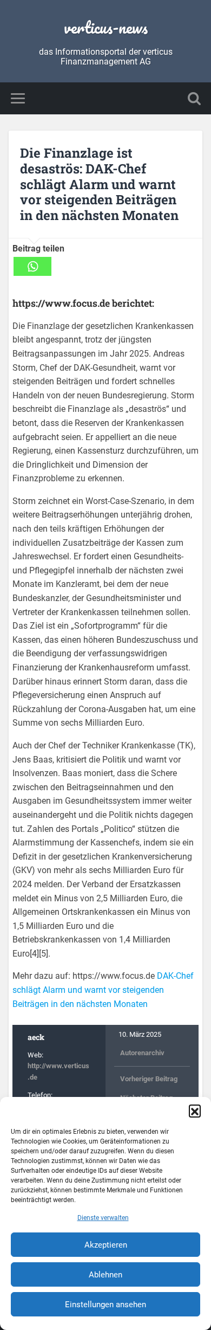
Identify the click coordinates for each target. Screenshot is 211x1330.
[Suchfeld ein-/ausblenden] (194, 98)
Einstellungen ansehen (105, 1304)
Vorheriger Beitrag (148, 1079)
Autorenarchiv (142, 1053)
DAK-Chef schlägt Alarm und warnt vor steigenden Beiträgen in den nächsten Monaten (103, 990)
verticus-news (106, 27)
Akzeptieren (105, 1245)
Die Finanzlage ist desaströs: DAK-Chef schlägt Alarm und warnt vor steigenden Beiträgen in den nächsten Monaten (99, 184)
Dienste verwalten (103, 1218)
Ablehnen (105, 1275)
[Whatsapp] (32, 266)
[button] (194, 1110)
